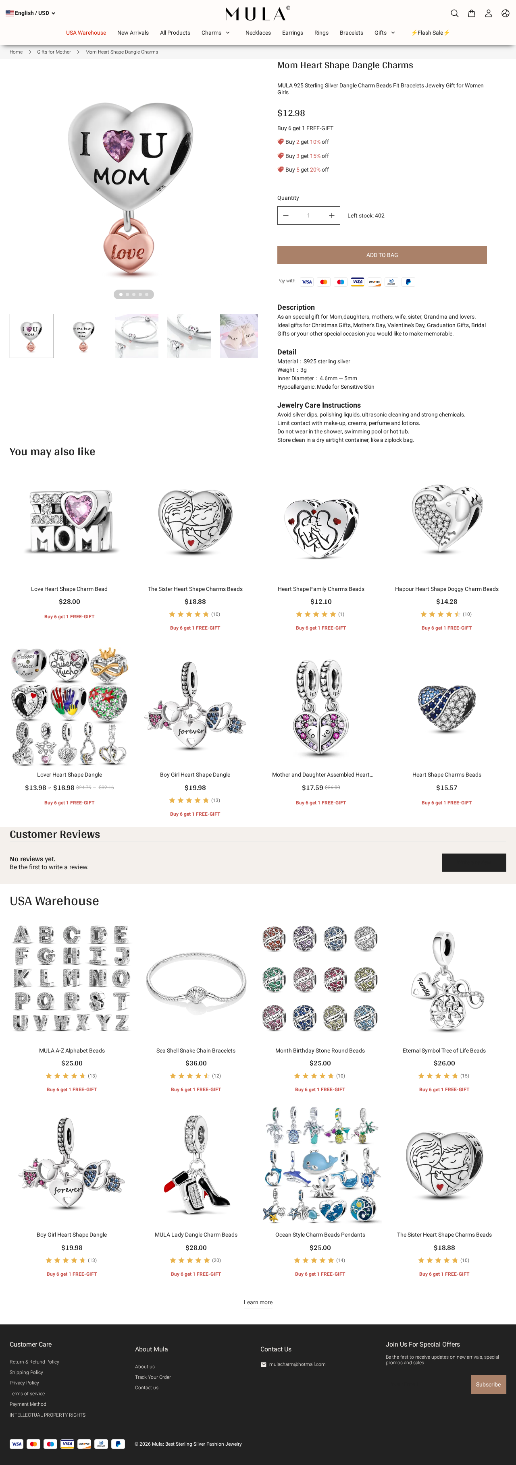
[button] (32, 336)
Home (16, 52)
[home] (258, 13)
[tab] (121, 294)
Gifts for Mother (54, 52)
